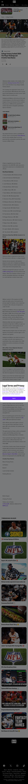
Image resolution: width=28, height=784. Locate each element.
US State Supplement (15, 394)
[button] (14, 398)
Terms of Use (22, 388)
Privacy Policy (5, 391)
